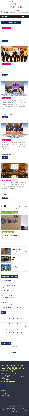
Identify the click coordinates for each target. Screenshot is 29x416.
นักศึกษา (3, 32)
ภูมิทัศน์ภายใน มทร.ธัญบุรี (8, 232)
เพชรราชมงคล (14, 32)
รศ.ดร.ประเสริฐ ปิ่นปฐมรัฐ (7, 102)
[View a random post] (26, 16)
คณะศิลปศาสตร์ (5, 302)
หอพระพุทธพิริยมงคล (17, 266)
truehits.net (14, 346)
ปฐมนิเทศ (8, 32)
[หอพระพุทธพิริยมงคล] (6, 265)
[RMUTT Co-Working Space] (14, 216)
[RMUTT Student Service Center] (6, 257)
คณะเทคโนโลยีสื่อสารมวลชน (8, 300)
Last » (17, 208)
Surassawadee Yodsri (17, 237)
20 (26, 206)
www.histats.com (14, 352)
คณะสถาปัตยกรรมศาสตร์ (7, 295)
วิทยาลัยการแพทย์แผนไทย (7, 305)
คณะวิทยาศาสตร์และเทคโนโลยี (8, 297)
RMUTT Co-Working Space (12, 235)
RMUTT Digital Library (17, 249)
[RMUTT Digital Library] (6, 249)
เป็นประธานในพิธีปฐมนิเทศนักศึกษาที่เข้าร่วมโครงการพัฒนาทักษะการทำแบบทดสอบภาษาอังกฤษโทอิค (14, 106)
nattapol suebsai (17, 29)
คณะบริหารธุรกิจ (5, 283)
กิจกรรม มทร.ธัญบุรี (7, 28)
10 (22, 206)
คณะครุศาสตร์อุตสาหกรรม (7, 292)
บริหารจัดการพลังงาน (13, 184)
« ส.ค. (3, 337)
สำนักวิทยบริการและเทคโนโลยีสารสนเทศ (11, 307)
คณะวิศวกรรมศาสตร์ (6, 280)
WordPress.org (4, 398)
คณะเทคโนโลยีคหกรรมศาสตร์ (8, 285)
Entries (3, 393)
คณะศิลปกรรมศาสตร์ (6, 288)
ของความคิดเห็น (6, 395)
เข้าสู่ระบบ (3, 390)
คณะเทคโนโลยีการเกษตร (7, 290)
